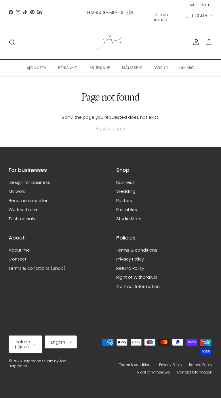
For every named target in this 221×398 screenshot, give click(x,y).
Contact (17, 259)
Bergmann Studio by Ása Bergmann (37, 363)
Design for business (29, 182)
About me (19, 250)
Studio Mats (128, 219)
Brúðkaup (99, 68)
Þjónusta (37, 68)
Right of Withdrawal (136, 277)
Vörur (161, 68)
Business (125, 182)
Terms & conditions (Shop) (37, 268)
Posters (124, 200)
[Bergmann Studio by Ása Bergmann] (110, 42)
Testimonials (22, 219)
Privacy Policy (130, 259)
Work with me (23, 209)
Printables (126, 209)
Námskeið (132, 68)
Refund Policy (130, 268)
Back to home (110, 128)
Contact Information (138, 286)
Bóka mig (68, 68)
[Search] (12, 42)
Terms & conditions (136, 250)
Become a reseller (28, 200)
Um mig (186, 68)
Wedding (125, 191)
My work (17, 191)
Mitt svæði (201, 5)
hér (129, 12)
